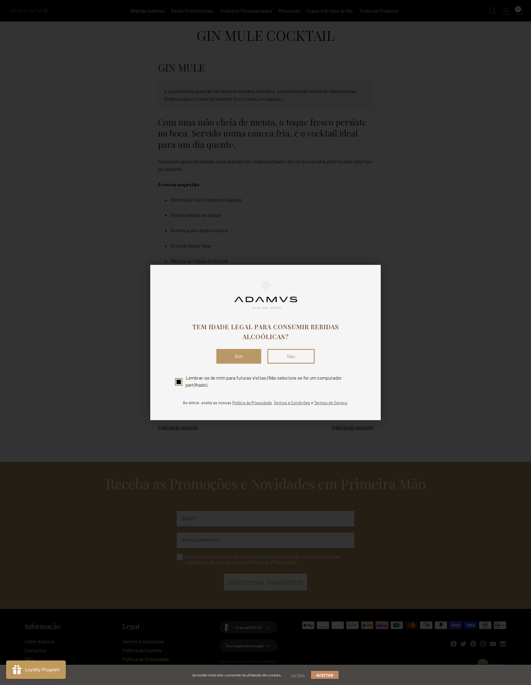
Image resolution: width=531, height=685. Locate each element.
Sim (239, 356)
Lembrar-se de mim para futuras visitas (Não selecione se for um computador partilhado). (264, 381)
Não (291, 356)
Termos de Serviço (330, 402)
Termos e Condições (291, 402)
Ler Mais (298, 675)
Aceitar (324, 675)
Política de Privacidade (252, 402)
